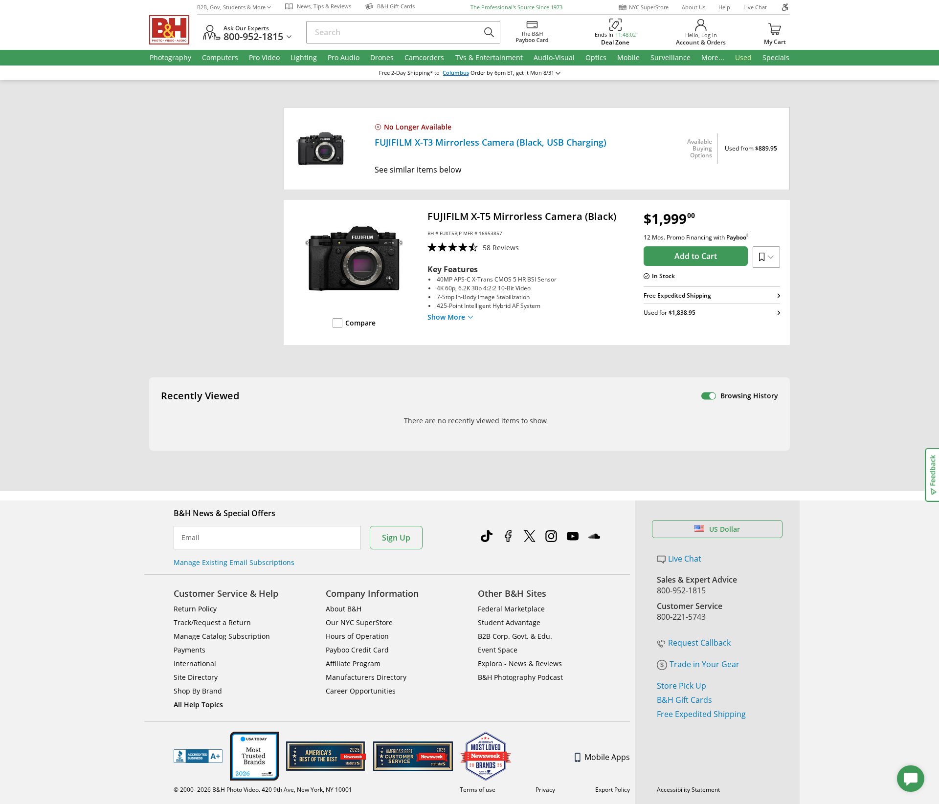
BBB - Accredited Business (198, 756)
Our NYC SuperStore (359, 622)
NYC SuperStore (649, 7)
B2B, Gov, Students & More (231, 7)
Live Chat (755, 7)
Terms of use (477, 789)
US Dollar (724, 529)
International (195, 663)
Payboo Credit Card (357, 649)
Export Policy (612, 789)
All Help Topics (198, 704)
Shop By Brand (198, 690)
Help (724, 7)
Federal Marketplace (511, 608)
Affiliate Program (353, 663)
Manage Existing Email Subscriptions (234, 562)
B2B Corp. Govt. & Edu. (515, 636)
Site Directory (196, 677)
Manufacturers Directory (366, 677)
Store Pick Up (681, 685)
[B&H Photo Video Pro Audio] (173, 29)
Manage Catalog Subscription (222, 636)
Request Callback (699, 642)
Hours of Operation (357, 636)
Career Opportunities (361, 690)
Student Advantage (509, 622)
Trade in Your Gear (704, 664)
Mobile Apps (607, 757)
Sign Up (396, 537)
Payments (189, 649)
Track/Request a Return (212, 622)
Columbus (456, 72)
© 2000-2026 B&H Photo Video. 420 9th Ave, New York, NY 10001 (263, 789)
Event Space (497, 649)
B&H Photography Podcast (520, 677)
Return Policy (195, 608)
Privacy (545, 789)
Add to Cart (695, 256)
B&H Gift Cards (684, 700)
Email (190, 537)
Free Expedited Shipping (701, 714)
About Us (693, 7)
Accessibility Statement (688, 789)
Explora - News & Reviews (520, 663)
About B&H (343, 608)
